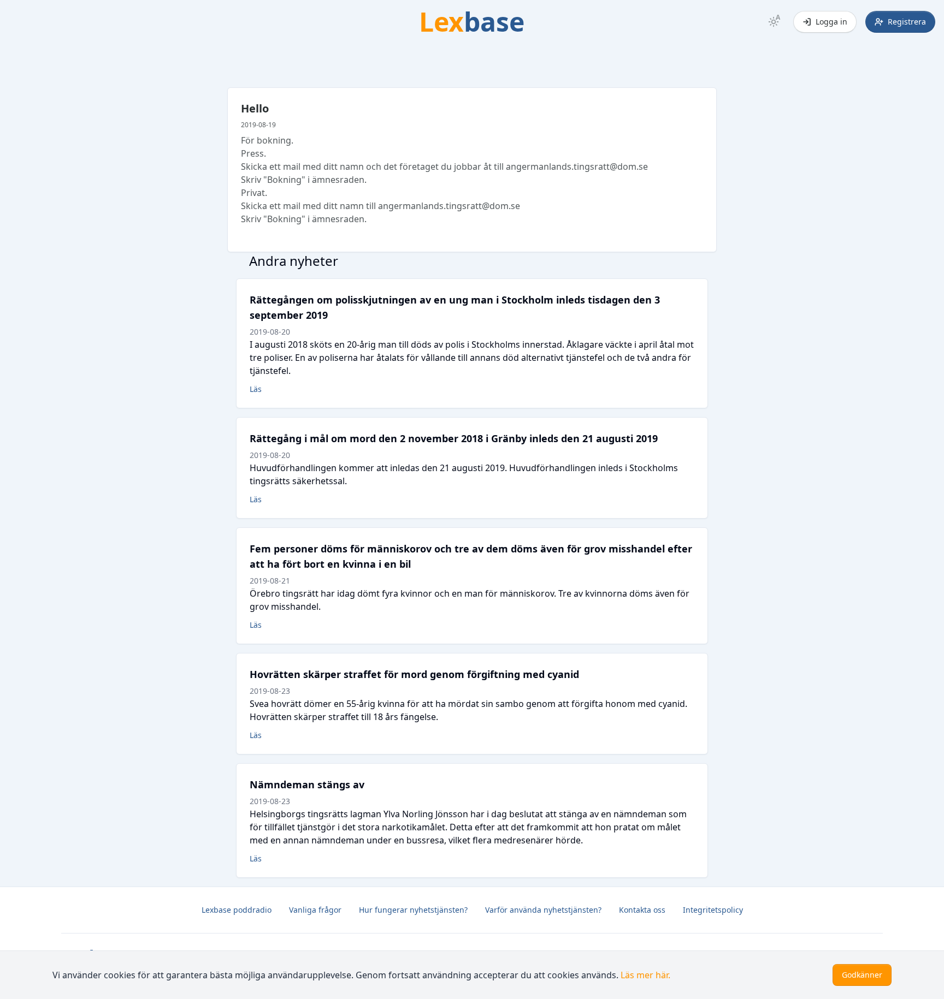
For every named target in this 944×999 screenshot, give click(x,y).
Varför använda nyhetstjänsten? (543, 910)
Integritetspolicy (713, 910)
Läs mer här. (645, 975)
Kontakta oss (642, 910)
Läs (256, 389)
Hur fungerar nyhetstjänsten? (413, 910)
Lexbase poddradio (237, 910)
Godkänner (862, 975)
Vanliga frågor (315, 910)
